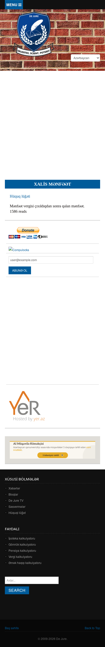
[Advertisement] (52, 121)
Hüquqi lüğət (17, 512)
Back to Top (92, 628)
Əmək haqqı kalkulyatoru (25, 563)
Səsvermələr (17, 506)
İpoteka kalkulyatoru (22, 538)
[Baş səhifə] (33, 34)
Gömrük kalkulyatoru (22, 544)
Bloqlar (13, 494)
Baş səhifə (12, 628)
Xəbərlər (14, 488)
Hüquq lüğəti (20, 196)
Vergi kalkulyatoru (20, 556)
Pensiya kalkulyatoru (22, 550)
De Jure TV (16, 500)
